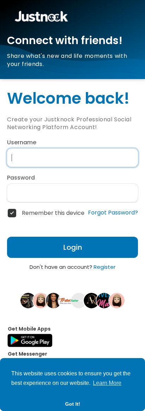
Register (104, 267)
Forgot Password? (113, 213)
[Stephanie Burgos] (41, 300)
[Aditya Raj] (91, 300)
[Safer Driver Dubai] (79, 300)
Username (21, 142)
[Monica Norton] (117, 300)
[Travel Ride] (66, 300)
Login (72, 247)
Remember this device (53, 213)
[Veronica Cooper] (53, 300)
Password (21, 178)
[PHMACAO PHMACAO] (28, 300)
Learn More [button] (107, 383)
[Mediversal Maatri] (104, 300)
